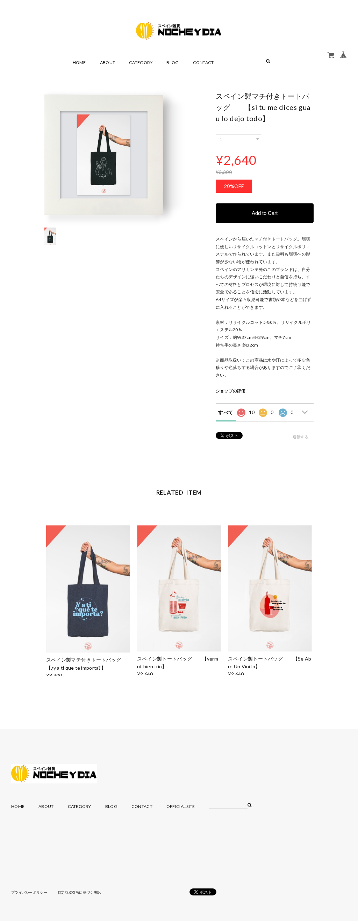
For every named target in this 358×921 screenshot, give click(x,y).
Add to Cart (265, 213)
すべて (225, 412)
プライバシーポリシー (29, 892)
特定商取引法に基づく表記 (79, 892)
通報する (300, 436)
